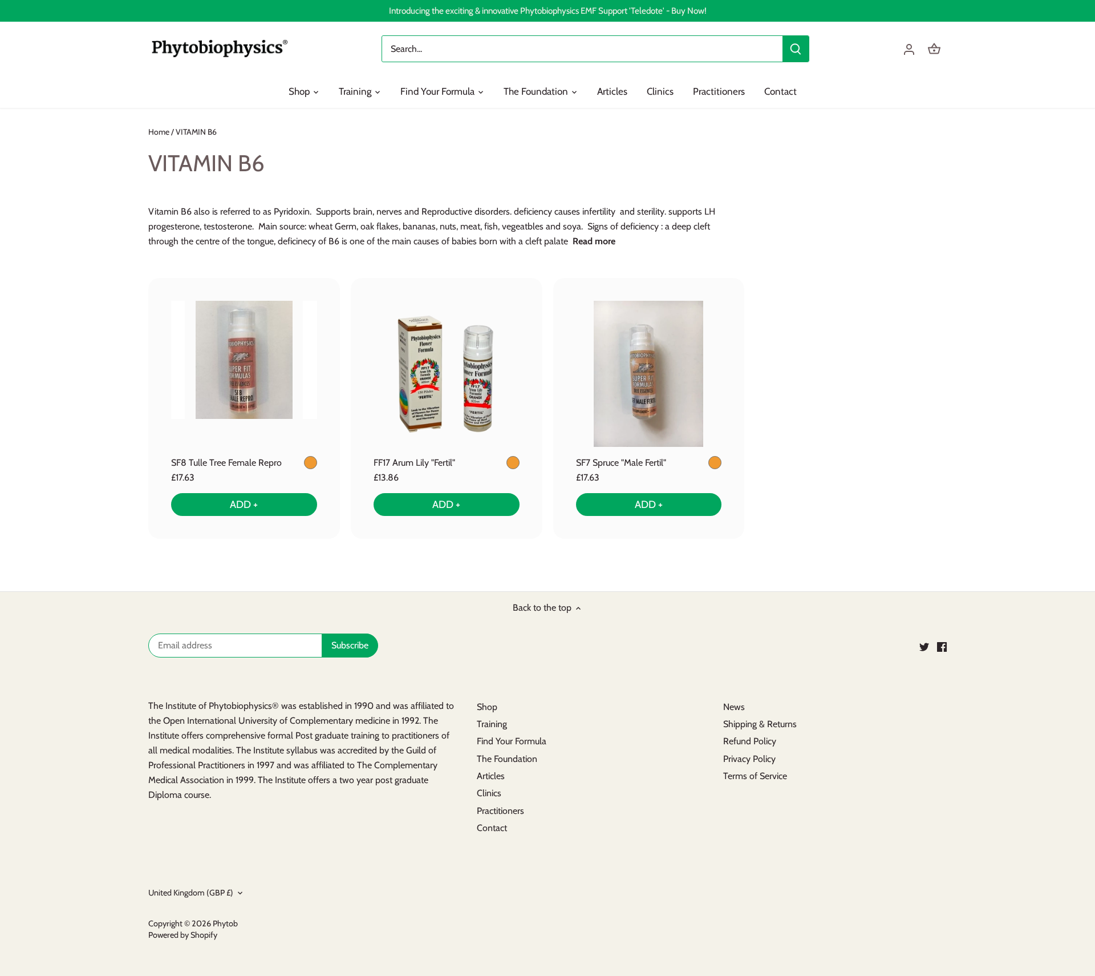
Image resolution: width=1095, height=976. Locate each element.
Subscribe (1016, 918)
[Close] (1056, 831)
